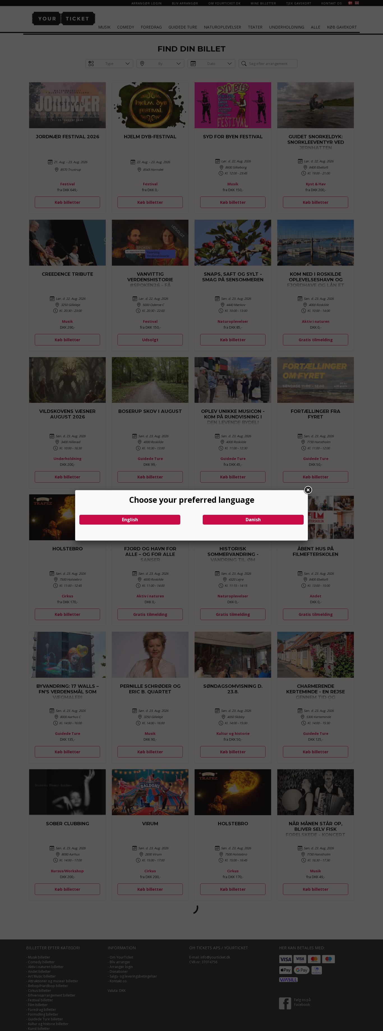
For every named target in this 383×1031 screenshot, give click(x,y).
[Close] (308, 490)
